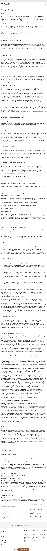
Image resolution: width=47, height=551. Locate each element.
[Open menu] (2, 4)
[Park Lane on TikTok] (4, 543)
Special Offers (23, 549)
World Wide (3, 532)
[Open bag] (45, 4)
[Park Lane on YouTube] (1, 545)
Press (25, 539)
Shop (6, 7)
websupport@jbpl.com (8, 516)
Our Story (26, 537)
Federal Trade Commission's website (25, 420)
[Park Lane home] (12, 4)
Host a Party (27, 536)
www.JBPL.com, (33, 19)
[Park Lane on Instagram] (1, 543)
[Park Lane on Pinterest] (6, 543)
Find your (23, 1)
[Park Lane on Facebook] (3, 543)
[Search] (42, 4)
